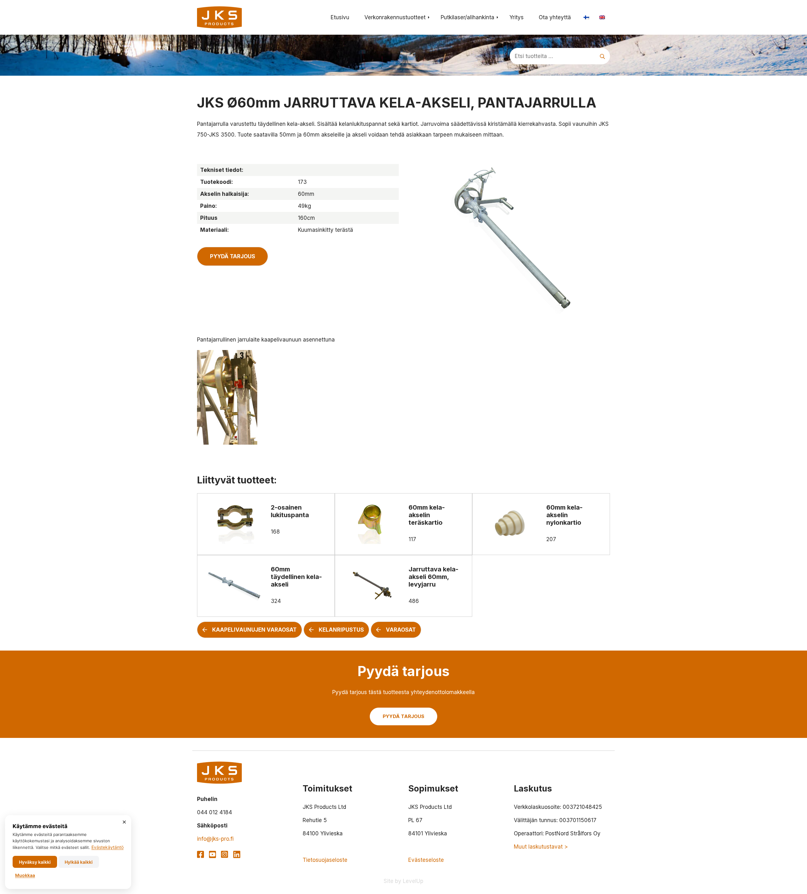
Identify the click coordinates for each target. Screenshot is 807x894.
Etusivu (340, 17)
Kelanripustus (341, 630)
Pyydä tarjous (232, 256)
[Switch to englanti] (602, 17)
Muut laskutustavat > (541, 847)
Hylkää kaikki (79, 862)
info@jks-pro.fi (215, 839)
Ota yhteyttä (555, 17)
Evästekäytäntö (107, 847)
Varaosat (401, 630)
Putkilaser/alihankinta (467, 17)
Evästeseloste (426, 860)
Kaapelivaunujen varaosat (254, 630)
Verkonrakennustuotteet (395, 17)
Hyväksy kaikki (35, 862)
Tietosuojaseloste (325, 860)
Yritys (516, 17)
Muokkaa (25, 875)
